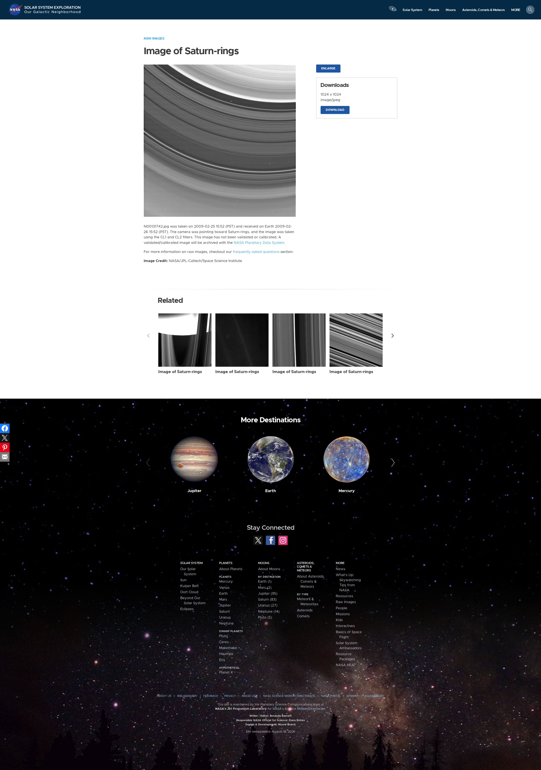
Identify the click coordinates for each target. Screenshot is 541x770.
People (341, 608)
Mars (223, 599)
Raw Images (154, 38)
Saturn (224, 611)
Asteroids (305, 610)
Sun (183, 580)
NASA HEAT (346, 665)
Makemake (228, 648)
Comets (303, 616)
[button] (515, 10)
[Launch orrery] (392, 10)
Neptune (226, 623)
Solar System (191, 563)
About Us (164, 696)
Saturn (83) (267, 599)
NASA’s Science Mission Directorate (299, 708)
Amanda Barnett (281, 716)
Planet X (226, 672)
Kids (339, 620)
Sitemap (352, 696)
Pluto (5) (265, 617)
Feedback (210, 696)
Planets (225, 563)
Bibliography (187, 696)
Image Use (249, 696)
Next (393, 335)
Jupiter (194, 491)
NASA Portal (331, 696)
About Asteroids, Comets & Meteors (311, 581)
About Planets (230, 569)
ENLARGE (328, 68)
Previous (148, 335)
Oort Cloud (189, 592)
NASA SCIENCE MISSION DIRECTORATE (289, 696)
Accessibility (374, 696)
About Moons (269, 569)
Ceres (224, 642)
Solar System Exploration (52, 6)
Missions (343, 614)
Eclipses (187, 609)
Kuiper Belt (189, 586)
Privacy (230, 696)
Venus (224, 587)
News (340, 569)
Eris (222, 660)
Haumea (226, 654)
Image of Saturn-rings (180, 372)
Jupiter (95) (267, 593)
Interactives (345, 626)
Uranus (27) (267, 605)
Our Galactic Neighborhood (52, 13)
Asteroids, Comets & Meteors (305, 566)
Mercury (347, 491)
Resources (344, 596)
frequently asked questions (256, 252)
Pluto (223, 636)
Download (335, 109)
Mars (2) (265, 587)
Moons (263, 563)
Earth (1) (265, 581)
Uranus (225, 617)
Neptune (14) (269, 611)
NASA (16, 9)
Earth (270, 491)
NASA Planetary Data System (259, 243)
